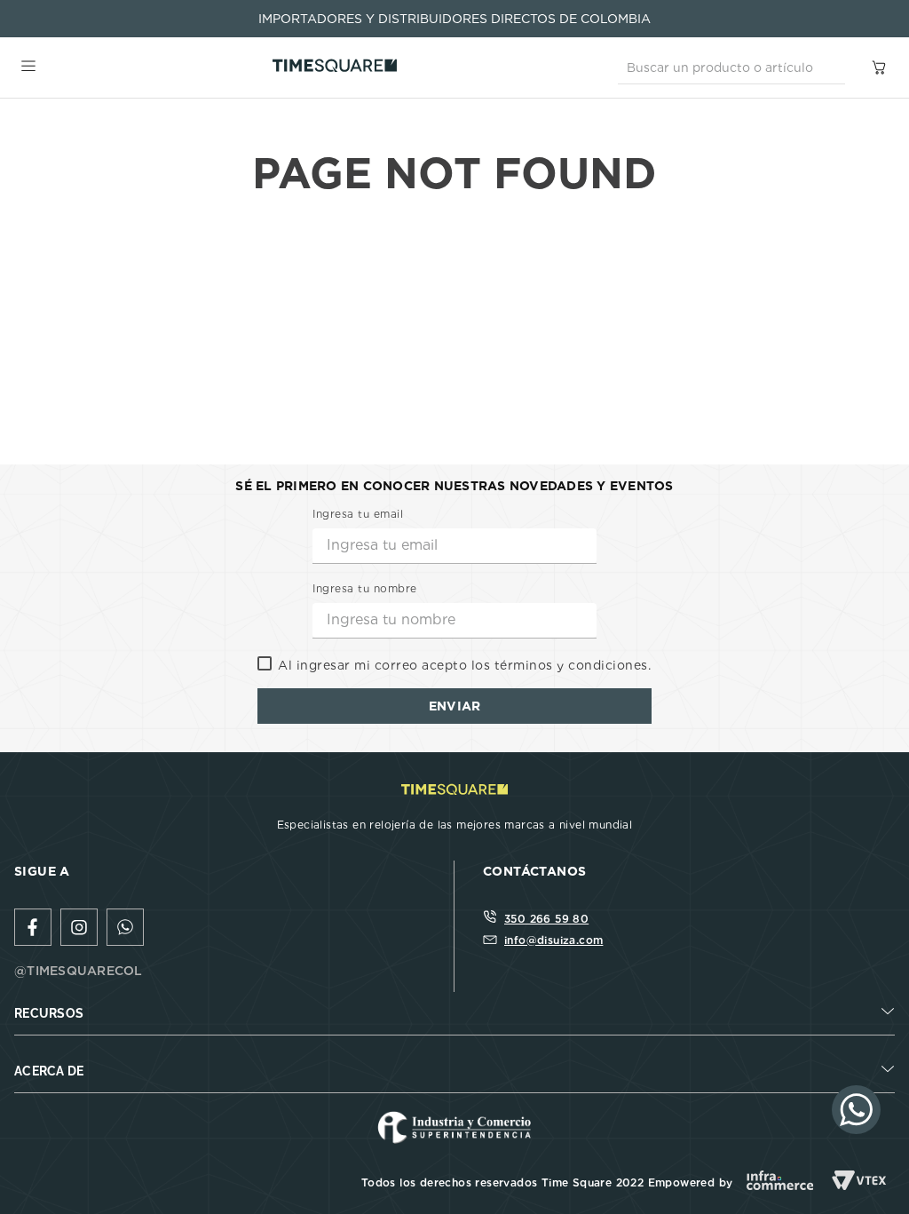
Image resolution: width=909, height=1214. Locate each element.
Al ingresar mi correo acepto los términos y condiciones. (464, 665)
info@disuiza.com (553, 940)
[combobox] (731, 67)
